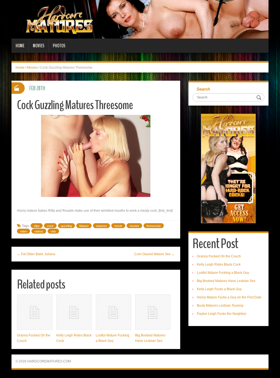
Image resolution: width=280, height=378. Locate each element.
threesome (154, 226)
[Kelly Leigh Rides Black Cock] (74, 312)
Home (20, 45)
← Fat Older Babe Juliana (36, 254)
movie (118, 226)
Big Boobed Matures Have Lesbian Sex (226, 281)
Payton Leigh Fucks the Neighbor (221, 314)
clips (37, 226)
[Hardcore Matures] (140, 19)
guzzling (66, 226)
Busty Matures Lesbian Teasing (220, 305)
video (23, 231)
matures (101, 226)
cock (50, 226)
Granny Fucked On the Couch (219, 256)
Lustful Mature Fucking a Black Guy (223, 273)
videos (38, 231)
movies (134, 226)
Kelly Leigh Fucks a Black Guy (219, 289)
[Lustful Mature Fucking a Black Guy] (113, 312)
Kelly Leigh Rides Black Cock (219, 264)
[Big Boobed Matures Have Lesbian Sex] (153, 312)
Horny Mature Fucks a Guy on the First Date (229, 297)
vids (53, 231)
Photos (59, 45)
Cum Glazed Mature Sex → (154, 254)
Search (203, 89)
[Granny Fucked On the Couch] (34, 312)
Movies (38, 45)
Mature (84, 226)
